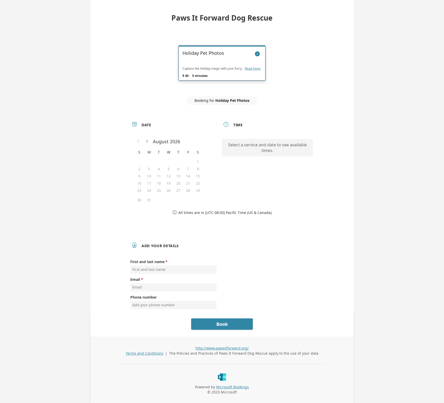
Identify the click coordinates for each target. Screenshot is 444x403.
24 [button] (149, 190)
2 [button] (139, 168)
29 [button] (198, 190)
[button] (138, 141)
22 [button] (198, 183)
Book (222, 324)
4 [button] (159, 168)
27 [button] (178, 190)
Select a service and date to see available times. (267, 147)
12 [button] (168, 176)
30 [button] (139, 200)
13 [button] (178, 176)
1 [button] (198, 161)
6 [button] (178, 168)
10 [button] (149, 176)
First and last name (147, 261)
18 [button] (159, 183)
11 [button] (159, 176)
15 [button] (198, 176)
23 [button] (139, 190)
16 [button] (139, 183)
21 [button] (188, 183)
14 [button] (188, 176)
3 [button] (149, 168)
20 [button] (178, 183)
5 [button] (169, 168)
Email (135, 279)
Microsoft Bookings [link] (232, 386)
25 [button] (159, 190)
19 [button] (168, 183)
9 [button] (139, 176)
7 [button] (188, 168)
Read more (253, 68)
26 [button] (168, 190)
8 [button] (198, 168)
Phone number (143, 297)
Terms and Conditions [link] (144, 353)
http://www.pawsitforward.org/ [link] (222, 348)
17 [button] (149, 183)
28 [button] (188, 190)
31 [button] (149, 200)
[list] (222, 68)
